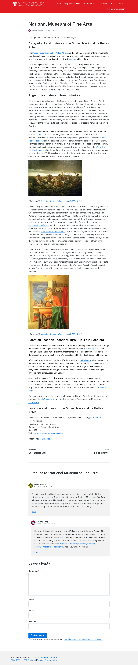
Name (31, 599)
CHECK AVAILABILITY (116, 9)
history (72, 59)
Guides (104, 3)
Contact (121, 3)
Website (32, 622)
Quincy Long (36, 31)
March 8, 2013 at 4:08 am (43, 487)
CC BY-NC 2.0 (76, 201)
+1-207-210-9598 (29, 660)
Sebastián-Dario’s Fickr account (54, 201)
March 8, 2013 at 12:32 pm (46, 524)
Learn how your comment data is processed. (83, 639)
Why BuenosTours (72, 3)
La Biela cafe (85, 360)
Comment (33, 571)
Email (31, 610)
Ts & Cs (40, 660)
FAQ (112, 3)
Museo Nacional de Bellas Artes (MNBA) (50, 53)
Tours (58, 3)
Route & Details (90, 3)
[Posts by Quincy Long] (30, 31)
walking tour (92, 349)
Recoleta (97, 418)
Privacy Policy (51, 660)
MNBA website (47, 399)
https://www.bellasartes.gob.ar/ (50, 433)
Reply (34, 512)
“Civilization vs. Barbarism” (53, 231)
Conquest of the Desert (38, 225)
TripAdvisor (33, 402)
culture (39, 134)
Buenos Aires (44, 439)
